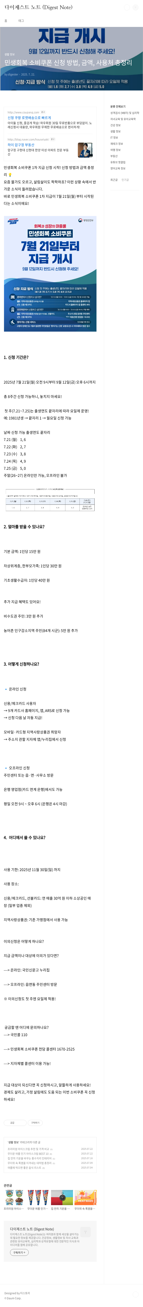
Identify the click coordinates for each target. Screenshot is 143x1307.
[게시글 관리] (22, 1123)
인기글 (125, 180)
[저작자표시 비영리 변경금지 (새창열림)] (48, 1122)
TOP (136, 1294)
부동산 (114, 156)
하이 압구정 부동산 (21, 145)
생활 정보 (13, 1142)
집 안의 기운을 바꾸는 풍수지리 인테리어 (30, 1158)
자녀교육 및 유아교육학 (123, 119)
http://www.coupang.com (23, 112)
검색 (127, 7)
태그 (21, 20)
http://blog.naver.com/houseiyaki (28, 139)
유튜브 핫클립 (117, 162)
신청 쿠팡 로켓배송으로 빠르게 (29, 118)
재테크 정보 (116, 143)
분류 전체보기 (117, 106)
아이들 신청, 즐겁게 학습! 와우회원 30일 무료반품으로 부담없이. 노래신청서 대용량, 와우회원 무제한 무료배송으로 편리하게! (50, 125)
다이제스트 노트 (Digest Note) (38, 7)
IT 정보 (114, 137)
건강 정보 (115, 125)
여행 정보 (115, 150)
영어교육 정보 (117, 168)
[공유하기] (17, 1123)
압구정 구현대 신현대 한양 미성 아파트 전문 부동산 (38, 152)
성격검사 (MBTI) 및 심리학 (124, 113)
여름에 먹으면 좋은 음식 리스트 (24, 1167)
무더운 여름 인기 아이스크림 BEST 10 (28, 1153)
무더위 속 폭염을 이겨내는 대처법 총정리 (30, 1163)
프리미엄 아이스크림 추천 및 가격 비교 (28, 1149)
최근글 (114, 180)
